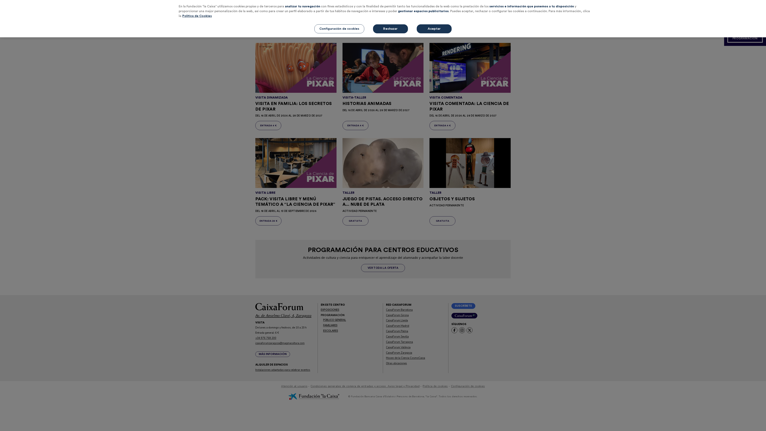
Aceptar (434, 28)
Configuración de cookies (339, 28)
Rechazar (390, 28)
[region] (383, 18)
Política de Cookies (197, 16)
